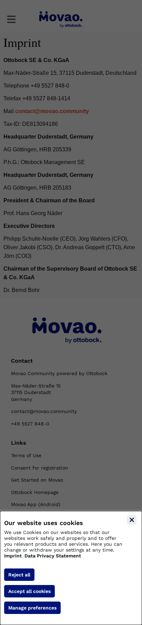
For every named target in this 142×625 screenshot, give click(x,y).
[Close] (131, 520)
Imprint (13, 555)
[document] (71, 568)
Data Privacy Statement (52, 555)
